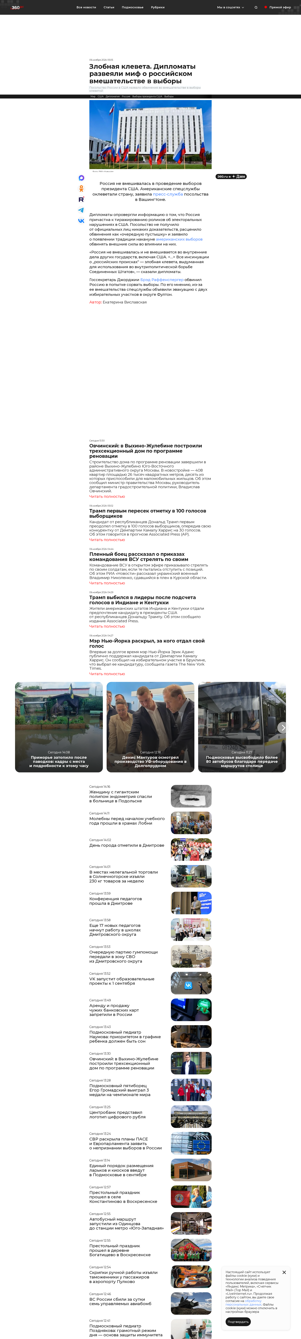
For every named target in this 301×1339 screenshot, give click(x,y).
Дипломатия (113, 96)
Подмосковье (132, 7)
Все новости (86, 7)
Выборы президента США (147, 96)
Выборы (169, 96)
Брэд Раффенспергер (162, 279)
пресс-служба (168, 194)
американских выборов (179, 239)
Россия (126, 96)
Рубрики (158, 7)
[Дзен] (231, 176)
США (100, 96)
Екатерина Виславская (125, 302)
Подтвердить (238, 1322)
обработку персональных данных (243, 1302)
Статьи (109, 7)
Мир (92, 96)
